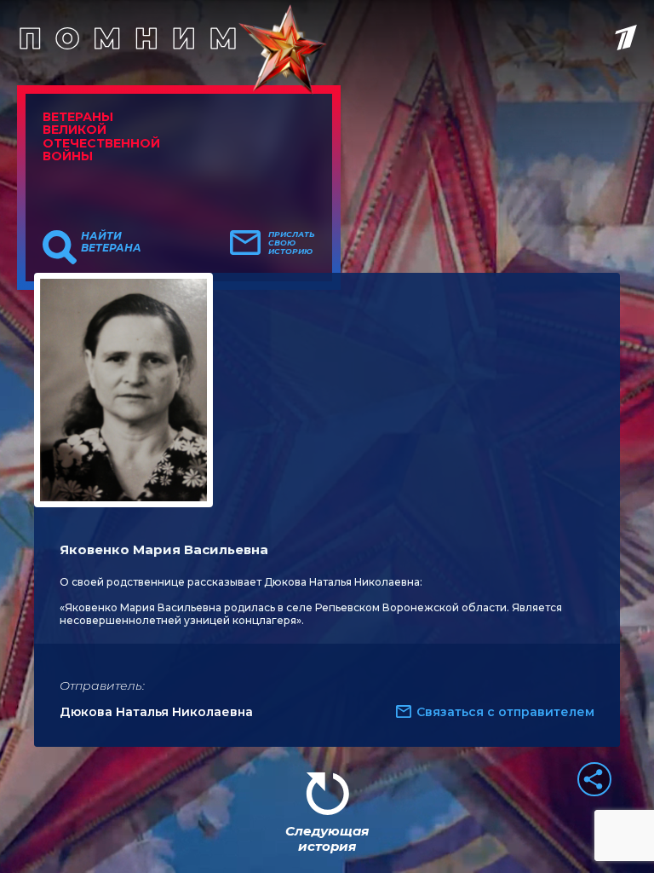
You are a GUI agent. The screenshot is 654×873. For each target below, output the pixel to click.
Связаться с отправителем (505, 712)
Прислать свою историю (291, 243)
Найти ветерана (111, 242)
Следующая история (327, 838)
